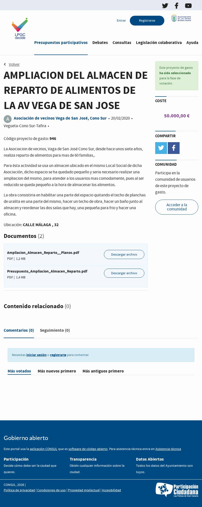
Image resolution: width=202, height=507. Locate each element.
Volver (14, 65)
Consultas (122, 42)
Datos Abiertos (150, 459)
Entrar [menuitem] (121, 20)
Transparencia (83, 459)
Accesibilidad (111, 490)
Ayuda (192, 42)
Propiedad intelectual (84, 490)
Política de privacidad (19, 490)
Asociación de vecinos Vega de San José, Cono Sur (60, 118)
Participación (16, 459)
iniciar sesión (36, 355)
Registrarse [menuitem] (147, 20)
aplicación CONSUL (43, 449)
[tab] (19, 331)
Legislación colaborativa (159, 42)
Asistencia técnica (168, 449)
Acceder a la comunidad (177, 207)
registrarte (58, 355)
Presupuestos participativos (61, 42)
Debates (100, 42)
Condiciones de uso (51, 490)
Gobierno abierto (26, 438)
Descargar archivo (124, 254)
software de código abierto (88, 449)
